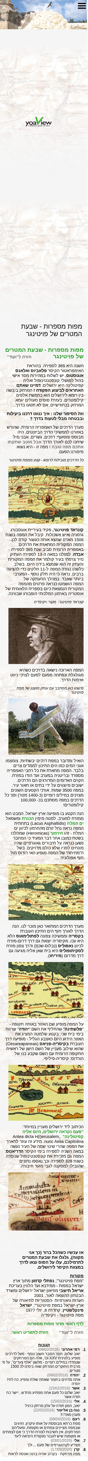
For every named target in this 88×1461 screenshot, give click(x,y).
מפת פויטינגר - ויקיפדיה (62, 1315)
